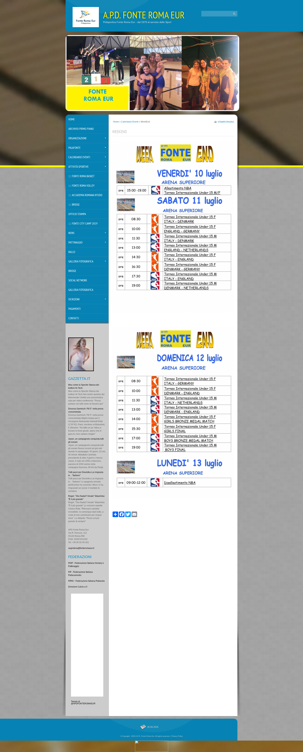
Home (116, 122)
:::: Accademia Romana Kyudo (85, 195)
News (71, 233)
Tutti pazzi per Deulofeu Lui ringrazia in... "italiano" (85, 474)
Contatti (73, 318)
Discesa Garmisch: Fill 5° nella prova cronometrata (85, 410)
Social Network (77, 280)
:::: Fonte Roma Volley (81, 186)
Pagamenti (74, 309)
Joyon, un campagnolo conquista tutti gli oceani (86, 440)
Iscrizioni (74, 299)
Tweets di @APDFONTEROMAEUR (83, 702)
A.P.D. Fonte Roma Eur (144, 16)
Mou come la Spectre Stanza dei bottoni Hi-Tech (83, 386)
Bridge (72, 271)
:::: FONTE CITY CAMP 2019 (82, 223)
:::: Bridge (74, 204)
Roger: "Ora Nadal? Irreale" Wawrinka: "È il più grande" (86, 497)
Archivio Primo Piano (81, 129)
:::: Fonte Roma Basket (81, 176)
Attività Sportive (78, 167)
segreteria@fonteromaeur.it (81, 548)
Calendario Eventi (129, 122)
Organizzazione (77, 138)
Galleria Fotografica (80, 261)
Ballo (71, 252)
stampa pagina (226, 122)
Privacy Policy (177, 736)
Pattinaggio (75, 242)
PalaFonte (74, 148)
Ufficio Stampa (77, 214)
